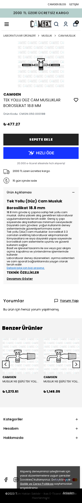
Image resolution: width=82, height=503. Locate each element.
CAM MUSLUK (67, 36)
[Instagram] (16, 479)
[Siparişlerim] (65, 24)
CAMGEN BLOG (57, 4)
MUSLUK (47, 36)
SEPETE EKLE (41, 139)
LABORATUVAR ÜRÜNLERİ (19, 36)
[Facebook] (5, 479)
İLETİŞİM (74, 4)
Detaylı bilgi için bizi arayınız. (26, 268)
